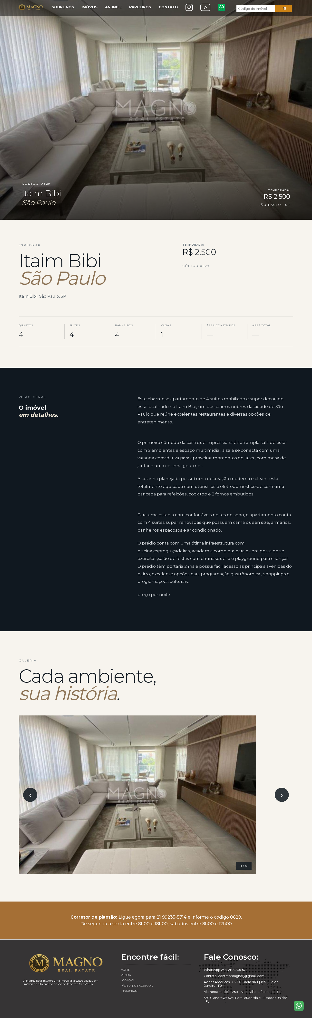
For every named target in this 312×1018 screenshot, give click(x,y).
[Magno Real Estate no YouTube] (205, 7)
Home (125, 969)
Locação (127, 980)
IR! (283, 8)
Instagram (129, 991)
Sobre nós (63, 7)
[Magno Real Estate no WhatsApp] (221, 7)
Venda (126, 975)
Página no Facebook (137, 985)
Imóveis (90, 7)
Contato (168, 7)
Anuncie (113, 7)
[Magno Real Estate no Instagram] (189, 7)
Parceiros (140, 7)
